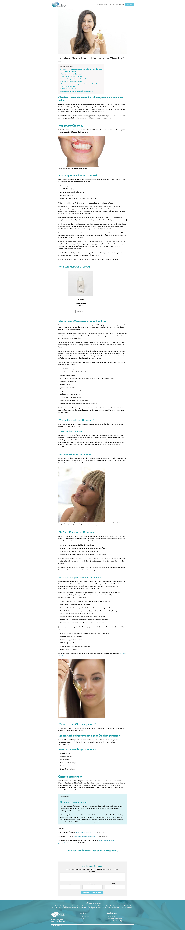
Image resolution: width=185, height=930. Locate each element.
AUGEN (99, 4)
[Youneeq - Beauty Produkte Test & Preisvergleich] (59, 4)
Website (114, 884)
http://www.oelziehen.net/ (84, 832)
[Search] (123, 4)
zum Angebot (80, 311)
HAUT (105, 4)
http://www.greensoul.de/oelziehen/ (85, 836)
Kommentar (92, 871)
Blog (118, 4)
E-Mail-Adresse (92, 884)
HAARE (112, 4)
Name (70, 884)
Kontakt (83, 921)
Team (82, 919)
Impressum (111, 916)
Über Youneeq (85, 916)
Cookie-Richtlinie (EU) (115, 921)
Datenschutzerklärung (115, 919)
